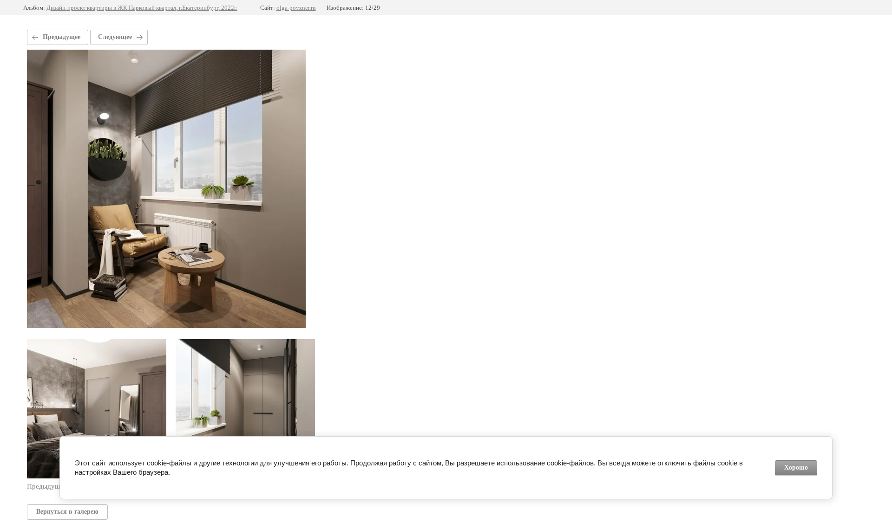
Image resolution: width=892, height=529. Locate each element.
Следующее (115, 36)
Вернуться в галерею (67, 511)
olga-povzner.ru (296, 7)
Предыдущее (61, 36)
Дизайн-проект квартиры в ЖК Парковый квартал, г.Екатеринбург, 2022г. (141, 7)
